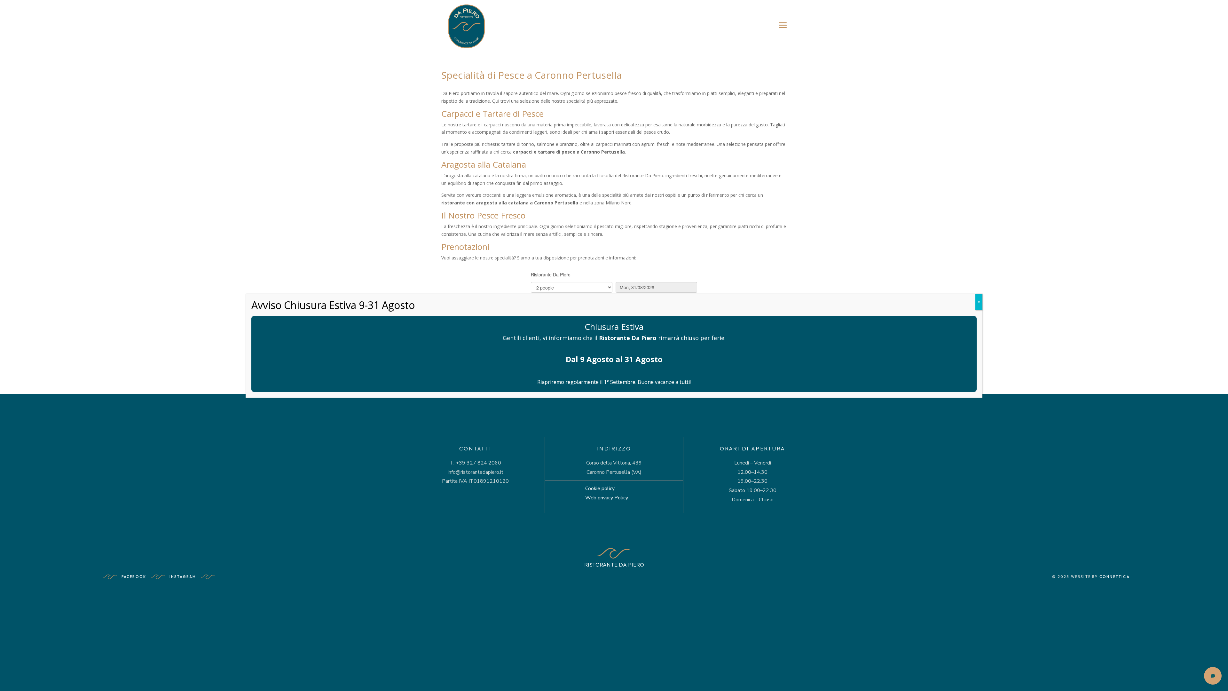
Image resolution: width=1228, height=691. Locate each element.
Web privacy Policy (606, 497)
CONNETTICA (1114, 577)
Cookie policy (600, 488)
